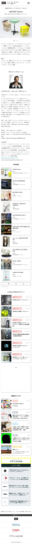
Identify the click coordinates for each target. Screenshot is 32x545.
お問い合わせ (28, 511)
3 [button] (18, 41)
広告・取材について (10, 511)
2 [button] (16, 41)
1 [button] (14, 41)
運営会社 (3, 511)
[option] (16, 27)
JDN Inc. (19, 542)
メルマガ (18, 511)
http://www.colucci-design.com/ (9, 158)
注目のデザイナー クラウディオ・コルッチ (16, 8)
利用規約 (22, 511)
